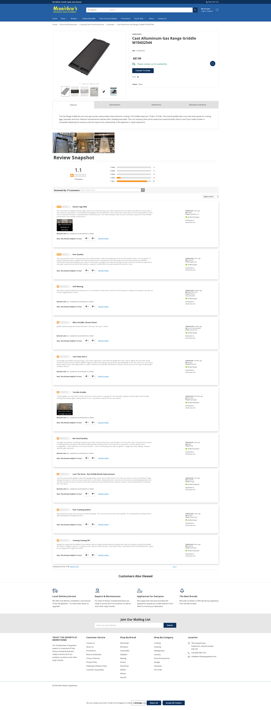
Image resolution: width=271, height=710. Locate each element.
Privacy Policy (91, 662)
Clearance (158, 666)
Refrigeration (159, 651)
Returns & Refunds (93, 654)
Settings (138, 703)
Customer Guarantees (95, 670)
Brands (74, 18)
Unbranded (124, 651)
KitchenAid (124, 643)
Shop (63, 18)
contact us (148, 64)
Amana (123, 662)
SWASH (123, 670)
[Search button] (195, 10)
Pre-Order (158, 670)
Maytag (123, 658)
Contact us (90, 643)
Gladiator (123, 654)
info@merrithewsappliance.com (203, 656)
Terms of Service (93, 658)
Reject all (154, 703)
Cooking (157, 643)
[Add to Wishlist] (212, 63)
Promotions (91, 651)
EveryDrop (124, 666)
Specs (114, 105)
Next (175, 567)
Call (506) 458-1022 (198, 653)
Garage (157, 662)
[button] (65, 225)
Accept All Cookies (174, 703)
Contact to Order (143, 70)
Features (73, 105)
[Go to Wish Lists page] (217, 9)
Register (210, 11)
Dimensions (156, 105)
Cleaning (157, 647)
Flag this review (103, 238)
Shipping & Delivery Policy (96, 666)
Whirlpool (124, 647)
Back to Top (74, 567)
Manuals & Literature (197, 105)
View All (123, 677)
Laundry (157, 654)
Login (203, 11)
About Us (90, 647)
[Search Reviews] (143, 190)
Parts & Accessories (161, 658)
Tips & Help (138, 18)
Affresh (123, 673)
